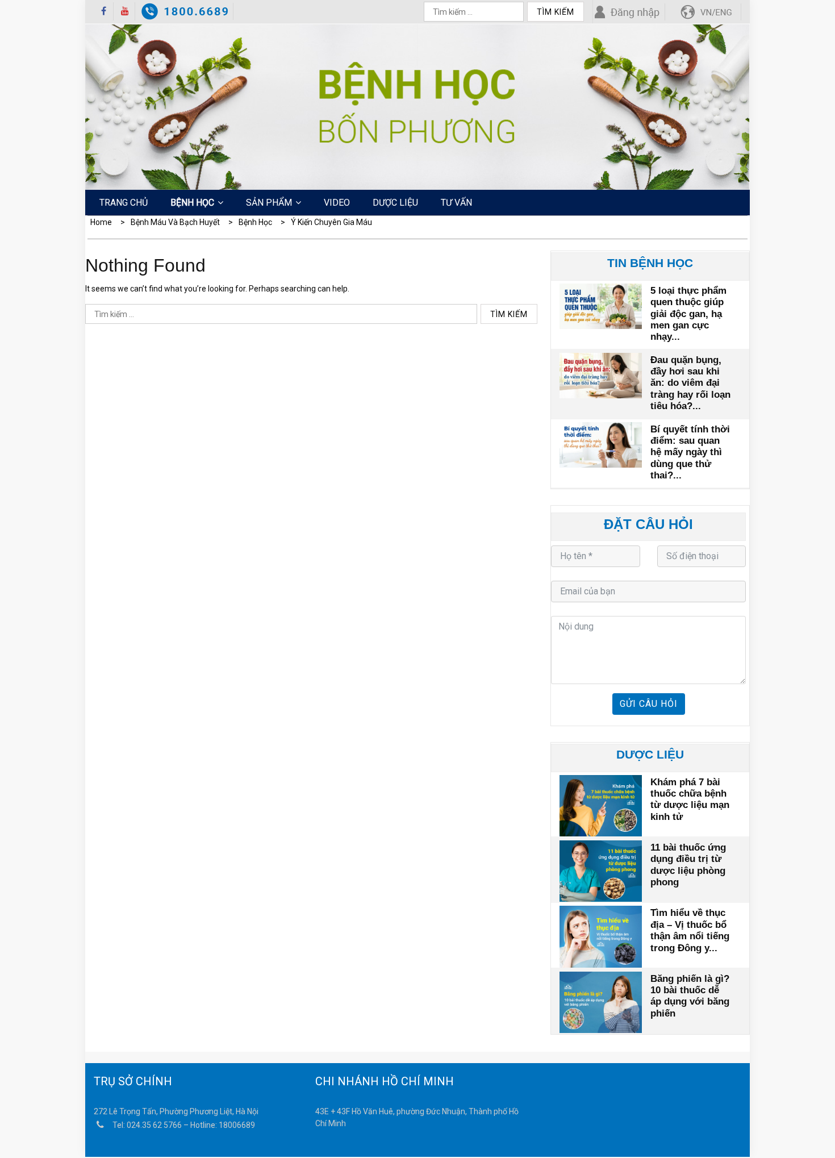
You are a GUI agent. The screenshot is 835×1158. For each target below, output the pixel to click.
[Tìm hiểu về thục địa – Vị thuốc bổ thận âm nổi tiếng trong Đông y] (600, 935)
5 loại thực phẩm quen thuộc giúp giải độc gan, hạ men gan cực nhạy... (688, 314)
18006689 (237, 1125)
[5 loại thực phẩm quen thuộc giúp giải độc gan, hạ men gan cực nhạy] (600, 305)
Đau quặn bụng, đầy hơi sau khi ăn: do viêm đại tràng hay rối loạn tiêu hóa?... (690, 383)
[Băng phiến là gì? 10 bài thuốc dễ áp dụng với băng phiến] (600, 1001)
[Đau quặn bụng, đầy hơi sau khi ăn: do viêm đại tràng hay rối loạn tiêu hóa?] (600, 374)
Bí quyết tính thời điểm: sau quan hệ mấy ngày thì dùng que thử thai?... (690, 452)
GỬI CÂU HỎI (649, 703)
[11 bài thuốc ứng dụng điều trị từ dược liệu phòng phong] (600, 870)
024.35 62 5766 (154, 1125)
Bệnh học (192, 202)
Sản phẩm (269, 202)
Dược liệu (395, 202)
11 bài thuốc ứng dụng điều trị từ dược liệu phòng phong (688, 865)
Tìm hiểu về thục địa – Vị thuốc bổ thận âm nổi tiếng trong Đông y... (689, 930)
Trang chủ (123, 202)
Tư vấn (456, 202)
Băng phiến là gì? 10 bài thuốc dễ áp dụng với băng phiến (689, 996)
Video (337, 202)
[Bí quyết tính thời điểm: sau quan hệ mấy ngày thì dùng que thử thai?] (600, 443)
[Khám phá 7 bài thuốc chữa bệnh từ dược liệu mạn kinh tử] (600, 804)
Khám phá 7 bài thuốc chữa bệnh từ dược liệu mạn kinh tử (689, 799)
